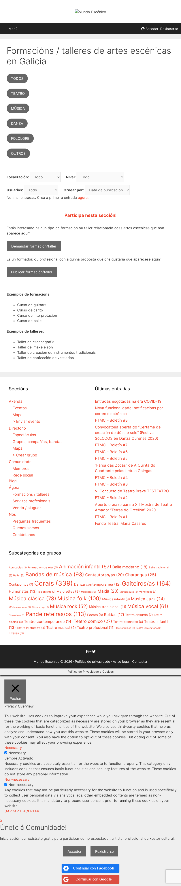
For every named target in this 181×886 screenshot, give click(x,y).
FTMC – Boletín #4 (111, 477)
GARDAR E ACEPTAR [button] (21, 811)
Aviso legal (121, 661)
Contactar (139, 661)
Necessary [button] (13, 747)
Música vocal (147, 606)
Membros (21, 468)
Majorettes (68, 591)
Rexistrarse (169, 29)
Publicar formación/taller (31, 272)
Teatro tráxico (125, 628)
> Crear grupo (25, 455)
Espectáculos (24, 435)
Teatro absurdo (139, 615)
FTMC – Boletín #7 (111, 445)
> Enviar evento (26, 421)
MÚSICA (18, 108)
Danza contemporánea (97, 584)
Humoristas (23, 591)
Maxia (108, 591)
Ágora (14, 487)
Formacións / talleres (31, 494)
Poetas (95, 615)
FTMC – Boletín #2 (111, 497)
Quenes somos (26, 528)
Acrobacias (18, 567)
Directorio (17, 428)
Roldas (114, 614)
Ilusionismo (46, 591)
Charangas (140, 574)
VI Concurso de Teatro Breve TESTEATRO (132, 491)
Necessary (17, 753)
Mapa (18, 415)
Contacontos (21, 584)
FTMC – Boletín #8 (111, 420)
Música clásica (32, 598)
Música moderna (20, 607)
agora (83, 197)
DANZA (17, 123)
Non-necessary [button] (17, 779)
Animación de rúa (43, 567)
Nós (12, 514)
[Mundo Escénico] (90, 11)
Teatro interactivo (31, 627)
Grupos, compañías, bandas (37, 441)
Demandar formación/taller (33, 246)
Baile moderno (130, 567)
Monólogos (147, 591)
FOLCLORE (20, 138)
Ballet (18, 575)
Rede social (23, 475)
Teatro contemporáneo (48, 621)
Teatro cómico (93, 621)
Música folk (79, 598)
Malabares (88, 591)
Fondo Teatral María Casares (120, 523)
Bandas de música (54, 574)
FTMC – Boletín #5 (111, 458)
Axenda (16, 401)
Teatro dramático (128, 622)
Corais (53, 583)
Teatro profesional (96, 627)
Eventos (20, 408)
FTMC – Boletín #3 (111, 484)
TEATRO (18, 93)
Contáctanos (24, 534)
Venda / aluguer (27, 508)
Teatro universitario (148, 628)
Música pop (40, 607)
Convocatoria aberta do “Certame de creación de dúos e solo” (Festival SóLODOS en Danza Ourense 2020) (128, 433)
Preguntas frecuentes (32, 521)
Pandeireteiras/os (56, 614)
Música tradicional (107, 607)
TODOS (17, 78)
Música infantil (116, 599)
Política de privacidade (92, 661)
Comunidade (20, 462)
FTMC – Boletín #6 (111, 452)
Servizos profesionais (31, 501)
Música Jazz (148, 598)
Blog (13, 481)
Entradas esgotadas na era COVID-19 (128, 401)
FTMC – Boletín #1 (111, 517)
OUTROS (18, 153)
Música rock (69, 606)
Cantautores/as (104, 574)
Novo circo (17, 615)
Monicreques (129, 591)
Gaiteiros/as (146, 583)
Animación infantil (85, 567)
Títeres (16, 633)
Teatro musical (61, 627)
